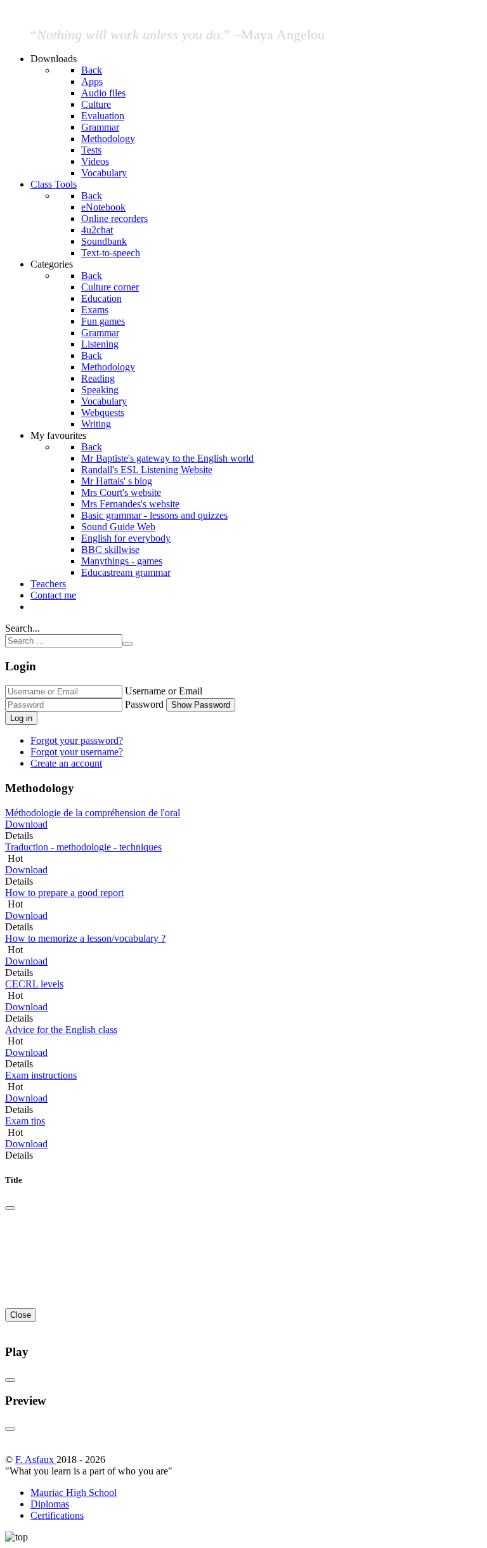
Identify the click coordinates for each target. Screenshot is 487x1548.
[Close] (10, 1208)
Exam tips (25, 1120)
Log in (21, 718)
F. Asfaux (35, 1459)
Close (20, 1315)
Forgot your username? (76, 751)
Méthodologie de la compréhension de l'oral (92, 812)
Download (26, 824)
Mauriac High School (73, 1492)
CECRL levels (34, 984)
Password (144, 704)
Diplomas (49, 1504)
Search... (22, 628)
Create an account (66, 763)
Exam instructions (41, 1075)
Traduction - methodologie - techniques (83, 847)
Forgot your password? (76, 740)
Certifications (57, 1515)
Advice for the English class (61, 1029)
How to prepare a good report (64, 892)
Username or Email (163, 691)
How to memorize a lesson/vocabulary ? (85, 938)
